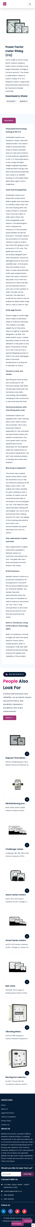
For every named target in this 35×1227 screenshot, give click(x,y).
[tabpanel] (17, 392)
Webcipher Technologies (21, 1222)
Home (3, 1105)
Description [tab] (8, 120)
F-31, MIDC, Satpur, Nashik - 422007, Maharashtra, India (17, 1186)
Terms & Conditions (8, 1117)
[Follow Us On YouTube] (17, 1211)
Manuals (23, 101)
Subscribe (27, 1174)
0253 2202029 (9, 1199)
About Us (4, 1109)
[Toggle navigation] (30, 4)
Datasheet (11, 101)
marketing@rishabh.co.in (13, 1191)
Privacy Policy (6, 1121)
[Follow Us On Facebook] (10, 1211)
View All (9, 718)
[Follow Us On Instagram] (24, 1211)
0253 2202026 (9, 1195)
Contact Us (5, 1125)
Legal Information (7, 1113)
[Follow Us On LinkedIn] (3, 1211)
